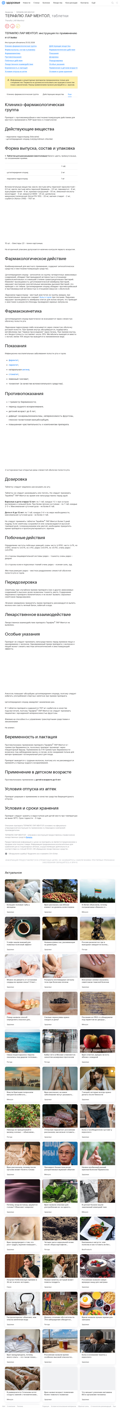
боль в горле (45, 297)
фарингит (13, 360)
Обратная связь (83, 1406)
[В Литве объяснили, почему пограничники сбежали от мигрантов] (97, 896)
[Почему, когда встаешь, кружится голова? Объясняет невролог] (22, 1196)
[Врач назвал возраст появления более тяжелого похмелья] (60, 1384)
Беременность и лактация (16, 68)
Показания (54, 53)
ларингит (13, 365)
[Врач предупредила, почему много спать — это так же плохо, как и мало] (22, 1346)
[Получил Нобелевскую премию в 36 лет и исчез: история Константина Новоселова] (22, 1271)
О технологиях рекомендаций (101, 1406)
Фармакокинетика (12, 53)
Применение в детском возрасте (63, 68)
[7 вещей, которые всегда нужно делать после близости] (97, 1084)
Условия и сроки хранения (60, 72)
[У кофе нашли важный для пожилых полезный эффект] (22, 934)
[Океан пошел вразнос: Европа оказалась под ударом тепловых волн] (22, 1046)
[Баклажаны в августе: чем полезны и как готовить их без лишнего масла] (97, 1234)
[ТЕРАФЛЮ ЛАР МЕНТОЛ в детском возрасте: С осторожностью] (18, 26)
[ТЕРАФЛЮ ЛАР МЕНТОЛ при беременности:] (7, 26)
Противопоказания (13, 57)
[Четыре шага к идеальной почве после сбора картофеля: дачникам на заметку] (60, 1234)
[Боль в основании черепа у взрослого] (97, 1346)
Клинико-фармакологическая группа (21, 46)
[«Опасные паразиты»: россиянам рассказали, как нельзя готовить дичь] (60, 1121)
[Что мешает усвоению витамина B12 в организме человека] (97, 1384)
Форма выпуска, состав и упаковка (20, 50)
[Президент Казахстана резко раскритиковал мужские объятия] (60, 1159)
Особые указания (56, 64)
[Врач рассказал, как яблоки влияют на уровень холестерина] (60, 896)
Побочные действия (13, 61)
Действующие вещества (59, 46)
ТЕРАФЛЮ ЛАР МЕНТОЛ (25, 12)
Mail (3, 1406)
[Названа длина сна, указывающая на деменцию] (60, 934)
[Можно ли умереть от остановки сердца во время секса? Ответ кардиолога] (22, 971)
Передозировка (56, 61)
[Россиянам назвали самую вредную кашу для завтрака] (97, 1271)
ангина (25, 369)
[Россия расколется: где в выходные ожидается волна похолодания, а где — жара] (97, 934)
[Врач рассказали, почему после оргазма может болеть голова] (22, 1159)
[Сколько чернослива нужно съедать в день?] (60, 1009)
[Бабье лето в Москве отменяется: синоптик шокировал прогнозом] (60, 1046)
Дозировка (53, 57)
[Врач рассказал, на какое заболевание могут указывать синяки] (60, 1084)
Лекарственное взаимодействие (19, 64)
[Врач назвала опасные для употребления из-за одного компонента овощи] (60, 1196)
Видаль (29, 837)
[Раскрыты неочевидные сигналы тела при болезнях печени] (60, 971)
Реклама (20, 1406)
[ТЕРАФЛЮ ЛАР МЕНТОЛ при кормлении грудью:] (12, 26)
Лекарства (9, 12)
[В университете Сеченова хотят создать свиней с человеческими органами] (22, 1384)
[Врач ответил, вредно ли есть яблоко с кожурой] (97, 1046)
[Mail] (3, 3)
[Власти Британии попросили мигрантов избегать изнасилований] (22, 1084)
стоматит (13, 374)
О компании (11, 1406)
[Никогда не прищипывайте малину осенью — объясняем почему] (22, 1121)
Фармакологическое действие (62, 50)
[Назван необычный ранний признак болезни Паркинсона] (97, 1159)
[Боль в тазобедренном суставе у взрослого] (97, 1121)
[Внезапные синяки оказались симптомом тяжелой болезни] (97, 971)
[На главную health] (12, 3)
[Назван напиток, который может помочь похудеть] (60, 1271)
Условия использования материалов (63, 1406)
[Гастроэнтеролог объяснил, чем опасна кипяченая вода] (22, 1309)
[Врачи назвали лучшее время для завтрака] (97, 1309)
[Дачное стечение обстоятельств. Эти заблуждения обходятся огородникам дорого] (60, 1309)
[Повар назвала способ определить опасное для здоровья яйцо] (22, 1009)
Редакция (45, 1406)
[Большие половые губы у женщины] (22, 896)
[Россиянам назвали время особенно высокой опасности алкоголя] (60, 1346)
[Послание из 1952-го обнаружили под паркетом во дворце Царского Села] (97, 1009)
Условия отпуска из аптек (16, 72)
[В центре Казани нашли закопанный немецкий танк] (97, 1196)
